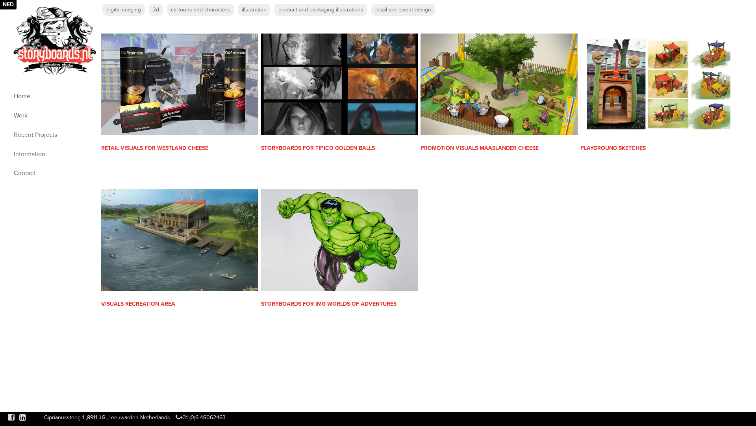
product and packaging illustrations (320, 9)
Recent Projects (35, 135)
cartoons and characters (200, 9)
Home (22, 96)
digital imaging (123, 9)
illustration (254, 9)
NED (8, 4)
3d (156, 9)
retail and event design (403, 9)
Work (21, 116)
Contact (24, 173)
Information (29, 154)
